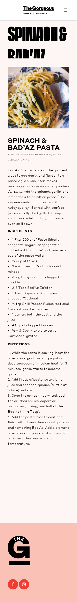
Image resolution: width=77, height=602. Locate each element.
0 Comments (15, 160)
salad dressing (34, 186)
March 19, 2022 (48, 154)
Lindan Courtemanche (24, 154)
